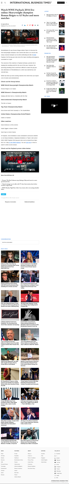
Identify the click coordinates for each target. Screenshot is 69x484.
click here (28, 142)
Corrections (30, 464)
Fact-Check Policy (31, 468)
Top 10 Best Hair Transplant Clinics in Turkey (51, 67)
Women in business (18, 468)
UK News (3, 455)
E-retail (15, 453)
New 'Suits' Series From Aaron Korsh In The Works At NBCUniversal (51, 47)
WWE (34, 55)
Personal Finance (4, 464)
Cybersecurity (17, 464)
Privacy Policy (30, 459)
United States (43, 462)
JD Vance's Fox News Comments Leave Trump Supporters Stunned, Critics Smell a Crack (29, 422)
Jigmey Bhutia (5, 24)
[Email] (35, 25)
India (42, 455)
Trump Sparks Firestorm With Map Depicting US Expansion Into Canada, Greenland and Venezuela (29, 383)
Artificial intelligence (18, 466)
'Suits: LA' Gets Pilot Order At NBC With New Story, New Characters (52, 24)
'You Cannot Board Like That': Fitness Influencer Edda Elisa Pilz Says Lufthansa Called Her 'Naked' (29, 343)
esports (15, 470)
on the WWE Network (15, 142)
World (2, 453)
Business (3, 459)
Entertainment (3, 468)
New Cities (16, 472)
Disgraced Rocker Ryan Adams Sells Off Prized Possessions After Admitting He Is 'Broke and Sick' (9, 285)
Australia (43, 453)
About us (29, 453)
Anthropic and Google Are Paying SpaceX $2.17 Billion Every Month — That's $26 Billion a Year (29, 402)
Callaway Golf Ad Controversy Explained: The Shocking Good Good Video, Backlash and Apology (10, 323)
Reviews (2, 474)
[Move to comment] (38, 25)
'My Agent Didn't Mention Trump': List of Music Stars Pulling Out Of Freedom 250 (29, 305)
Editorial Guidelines (30, 201)
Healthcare (16, 457)
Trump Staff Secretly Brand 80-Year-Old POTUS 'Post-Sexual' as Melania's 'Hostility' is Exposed (9, 442)
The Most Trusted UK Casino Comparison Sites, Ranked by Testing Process (52, 74)
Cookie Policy (30, 462)
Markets (2, 457)
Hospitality (16, 455)
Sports (2, 472)
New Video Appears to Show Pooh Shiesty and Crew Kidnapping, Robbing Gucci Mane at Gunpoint (29, 442)
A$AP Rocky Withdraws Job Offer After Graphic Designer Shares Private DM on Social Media (9, 363)
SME (2, 462)
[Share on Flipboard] (30, 25)
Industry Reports (17, 476)
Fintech (15, 474)
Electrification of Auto (18, 459)
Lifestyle (2, 470)
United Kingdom (44, 459)
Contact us (30, 455)
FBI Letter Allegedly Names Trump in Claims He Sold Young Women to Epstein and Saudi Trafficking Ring (10, 305)
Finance (16, 462)
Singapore (43, 457)
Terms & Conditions (32, 457)
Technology (3, 466)
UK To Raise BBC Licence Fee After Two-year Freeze (52, 31)
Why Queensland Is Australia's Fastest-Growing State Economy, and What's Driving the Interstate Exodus (51, 59)
